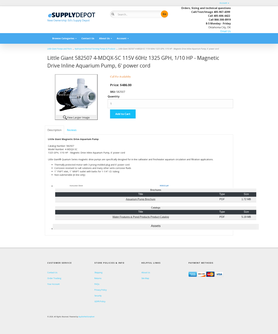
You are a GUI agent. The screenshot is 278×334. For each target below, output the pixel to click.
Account (223, 3)
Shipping (98, 272)
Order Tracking (54, 278)
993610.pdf (164, 186)
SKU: (113, 92)
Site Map (145, 278)
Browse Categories (63, 38)
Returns (97, 278)
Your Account (53, 284)
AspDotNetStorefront (86, 316)
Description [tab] (54, 130)
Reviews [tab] (72, 130)
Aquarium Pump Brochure (140, 199)
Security (98, 295)
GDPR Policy (99, 301)
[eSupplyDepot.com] (76, 14)
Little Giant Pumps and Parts (59, 48)
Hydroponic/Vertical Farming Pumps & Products (95, 48)
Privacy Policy (100, 290)
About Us (104, 38)
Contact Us (87, 38)
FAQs (96, 284)
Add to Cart (122, 114)
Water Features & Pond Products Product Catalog (140, 217)
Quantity (113, 96)
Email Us (225, 31)
